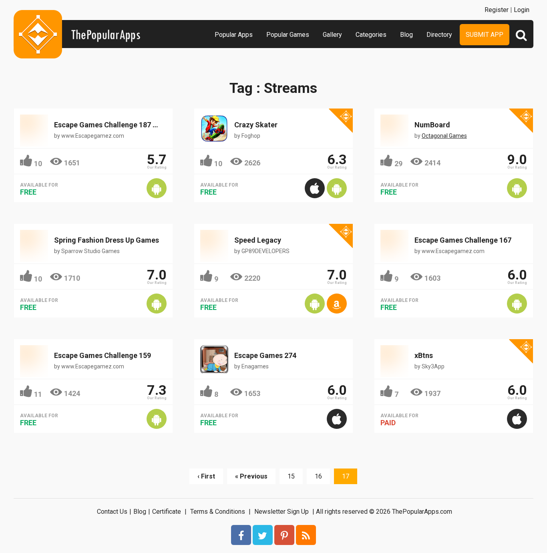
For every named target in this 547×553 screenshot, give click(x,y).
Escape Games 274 (265, 355)
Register (497, 10)
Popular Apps (234, 34)
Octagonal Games (444, 136)
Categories (371, 34)
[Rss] (306, 535)
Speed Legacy (257, 240)
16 (318, 476)
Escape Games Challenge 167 (462, 240)
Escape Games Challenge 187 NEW (111, 125)
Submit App (484, 34)
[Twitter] (263, 535)
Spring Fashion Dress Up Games (106, 240)
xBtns (423, 355)
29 (398, 163)
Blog (406, 34)
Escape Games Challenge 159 (102, 355)
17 (345, 476)
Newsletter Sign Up (281, 511)
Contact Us (112, 511)
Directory (439, 34)
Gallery (332, 34)
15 (291, 476)
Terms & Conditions (217, 511)
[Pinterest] (284, 535)
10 (38, 163)
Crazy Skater (256, 125)
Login (521, 10)
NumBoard (432, 125)
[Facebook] (241, 535)
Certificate (166, 511)
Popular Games (287, 34)
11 (38, 394)
